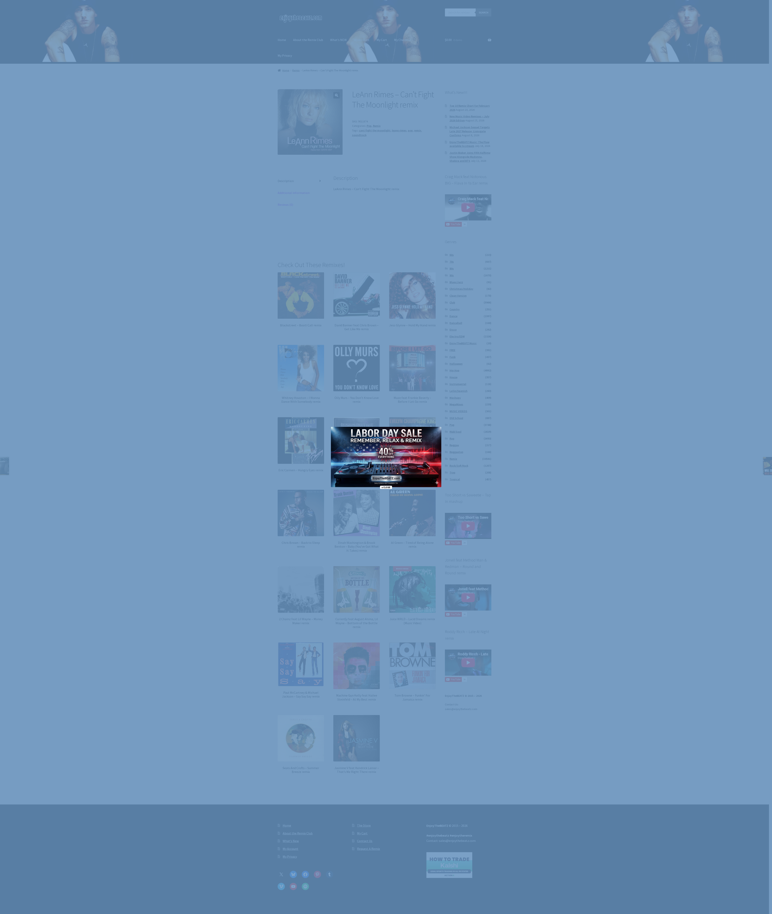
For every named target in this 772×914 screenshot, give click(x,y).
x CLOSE (386, 487)
